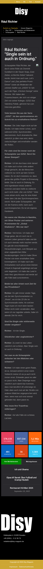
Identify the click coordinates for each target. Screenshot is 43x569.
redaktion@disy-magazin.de (14, 541)
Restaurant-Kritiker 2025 (21, 488)
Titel (30, 2)
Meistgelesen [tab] (31, 461)
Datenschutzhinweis (26, 567)
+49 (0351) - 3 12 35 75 (12, 538)
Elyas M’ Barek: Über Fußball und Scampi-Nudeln (21, 478)
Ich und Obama (22, 469)
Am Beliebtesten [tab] (11, 461)
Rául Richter (21, 32)
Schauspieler (10, 32)
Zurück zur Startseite (10, 28)
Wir (24, 2)
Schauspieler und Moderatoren (24, 30)
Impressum (13, 567)
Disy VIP (8, 30)
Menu (18, 2)
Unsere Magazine (26, 28)
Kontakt (37, 2)
